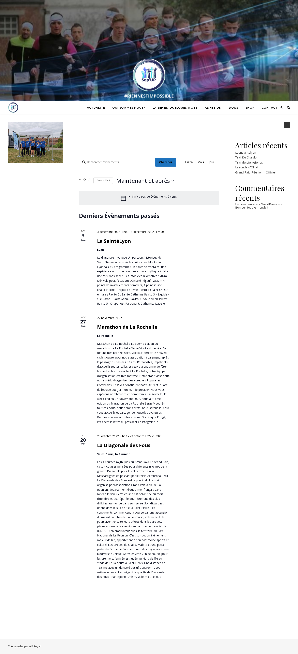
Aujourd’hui (103, 180)
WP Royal (35, 646)
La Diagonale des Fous (123, 445)
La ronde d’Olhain (247, 167)
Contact (270, 107)
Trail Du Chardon (246, 157)
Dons (233, 107)
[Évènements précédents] (84, 179)
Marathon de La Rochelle (127, 326)
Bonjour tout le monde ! (251, 207)
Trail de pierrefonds (249, 162)
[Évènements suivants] (89, 179)
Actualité (96, 107)
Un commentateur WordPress (256, 204)
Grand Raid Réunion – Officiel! (255, 172)
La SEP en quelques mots (174, 107)
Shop (249, 107)
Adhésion (213, 107)
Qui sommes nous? (128, 107)
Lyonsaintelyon (245, 152)
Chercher (165, 162)
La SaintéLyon (114, 241)
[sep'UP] (13, 107)
